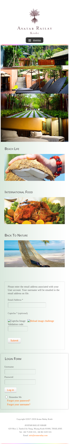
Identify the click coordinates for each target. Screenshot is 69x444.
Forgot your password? (18, 400)
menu (37, 40)
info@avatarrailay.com (38, 435)
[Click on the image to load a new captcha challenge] (17, 321)
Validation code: (16, 324)
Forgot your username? (18, 404)
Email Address (15, 299)
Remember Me (15, 397)
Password (8, 377)
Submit (14, 340)
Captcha (13, 313)
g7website (68, 426)
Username (9, 366)
